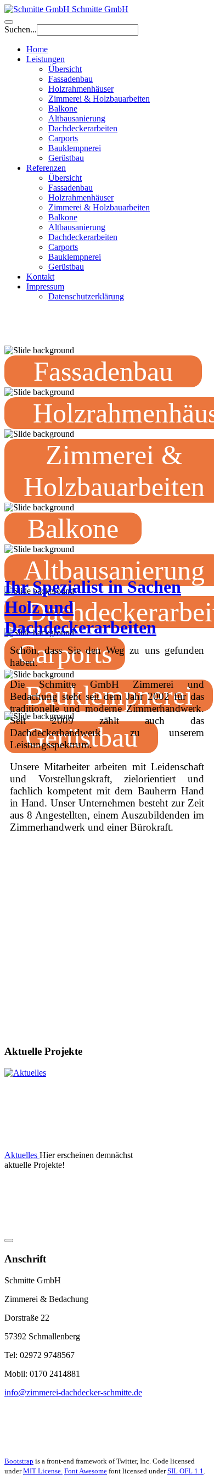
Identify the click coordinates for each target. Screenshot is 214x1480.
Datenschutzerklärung (86, 296)
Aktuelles (22, 1155)
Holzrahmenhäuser (81, 88)
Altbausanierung (76, 118)
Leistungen (45, 59)
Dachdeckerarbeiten (82, 128)
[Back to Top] (8, 1240)
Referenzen (46, 168)
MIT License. (43, 1471)
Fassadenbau (70, 79)
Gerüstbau (66, 158)
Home (37, 49)
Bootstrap (18, 1461)
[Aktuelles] (62, 1109)
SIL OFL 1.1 (185, 1471)
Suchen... (20, 29)
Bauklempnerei (74, 148)
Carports (63, 138)
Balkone (62, 108)
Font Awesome (85, 1471)
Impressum (45, 286)
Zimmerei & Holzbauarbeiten (99, 98)
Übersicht (65, 69)
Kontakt (40, 276)
